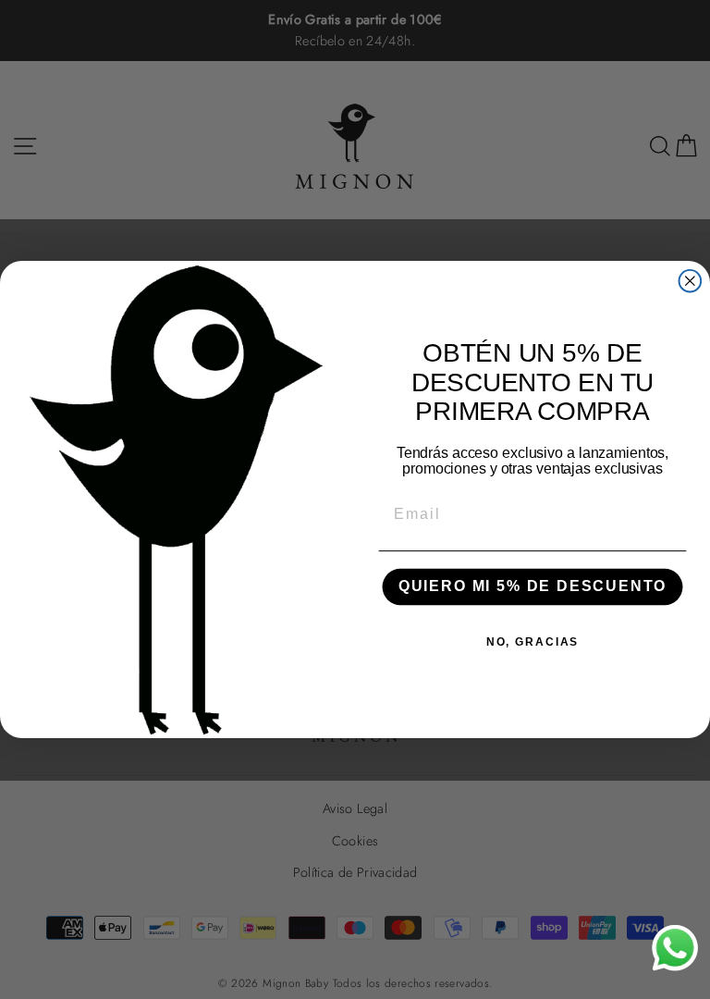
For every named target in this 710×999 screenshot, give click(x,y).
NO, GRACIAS (532, 641)
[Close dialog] (690, 281)
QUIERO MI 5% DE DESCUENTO (532, 587)
